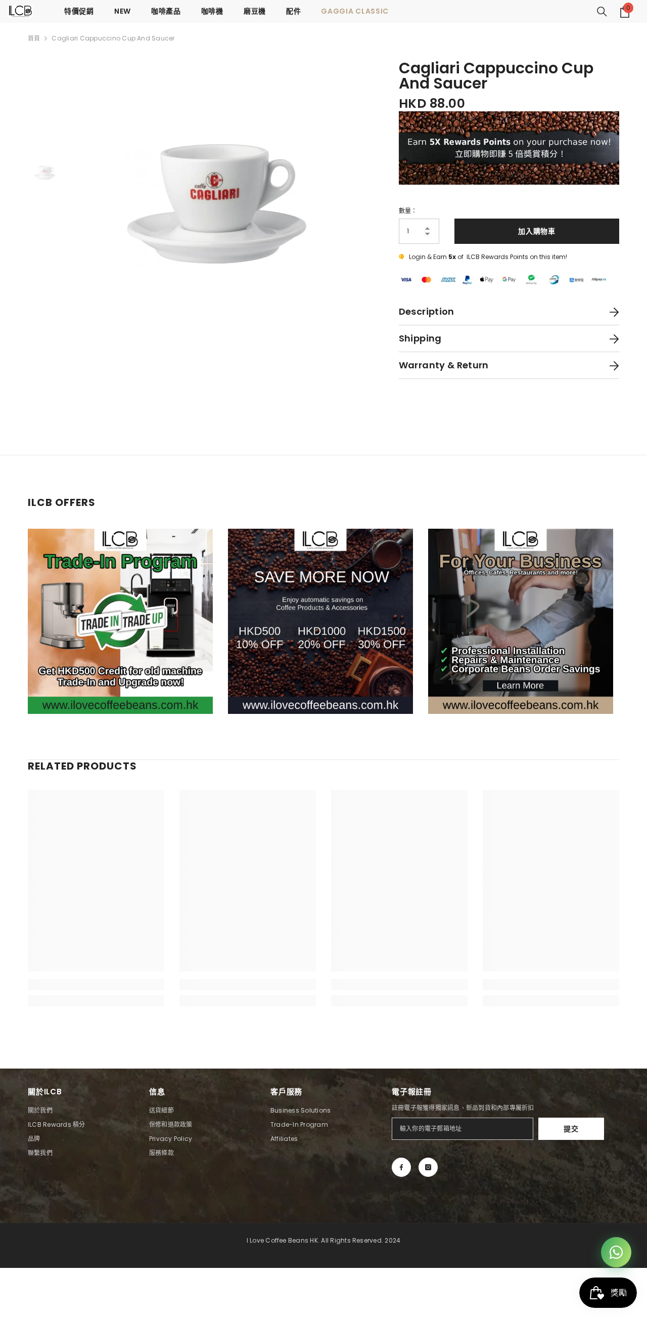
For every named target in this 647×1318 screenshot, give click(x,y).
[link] (96, 984)
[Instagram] (428, 1167)
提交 (571, 1129)
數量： (408, 210)
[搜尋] (602, 12)
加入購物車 (537, 231)
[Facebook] (401, 1167)
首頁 (34, 38)
